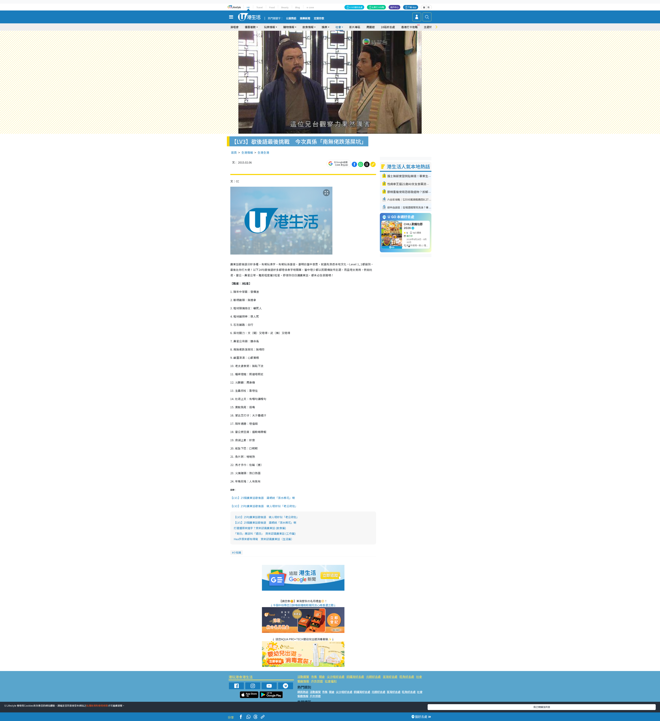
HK (248, 7)
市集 (314, 676)
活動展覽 (303, 676)
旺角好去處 (406, 676)
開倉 (322, 676)
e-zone (310, 7)
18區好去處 (388, 27)
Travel (259, 7)
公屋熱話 (291, 18)
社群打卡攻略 (378, 7)
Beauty (285, 7)
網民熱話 (302, 692)
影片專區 (354, 27)
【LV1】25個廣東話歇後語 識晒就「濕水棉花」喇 (262, 498)
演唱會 (234, 27)
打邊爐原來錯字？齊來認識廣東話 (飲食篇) (260, 528)
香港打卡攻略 (409, 27)
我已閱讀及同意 (541, 707)
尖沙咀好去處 (335, 676)
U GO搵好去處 (355, 7)
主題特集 (429, 27)
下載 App (412, 7)
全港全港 (263, 152)
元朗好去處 (373, 676)
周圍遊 (370, 27)
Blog (297, 7)
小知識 (237, 552)
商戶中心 (394, 7)
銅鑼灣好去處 (355, 676)
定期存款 (319, 18)
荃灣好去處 (390, 676)
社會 (419, 676)
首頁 (234, 152)
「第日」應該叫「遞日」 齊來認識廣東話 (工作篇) (265, 533)
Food (272, 7)
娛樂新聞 (305, 18)
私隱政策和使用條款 (97, 705)
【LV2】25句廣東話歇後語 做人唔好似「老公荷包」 (264, 506)
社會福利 (331, 681)
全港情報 (247, 152)
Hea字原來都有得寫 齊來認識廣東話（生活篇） (264, 539)
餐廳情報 (303, 681)
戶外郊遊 (317, 681)
